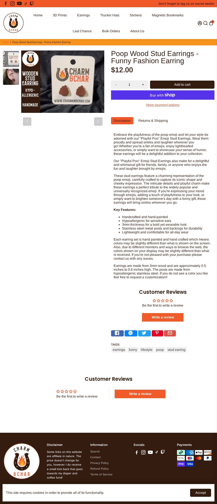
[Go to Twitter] (144, 333)
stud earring (176, 349)
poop (160, 349)
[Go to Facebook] (5, 3)
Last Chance (82, 31)
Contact (95, 457)
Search (95, 451)
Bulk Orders (111, 31)
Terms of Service (101, 474)
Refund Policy (99, 468)
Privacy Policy (99, 463)
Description (122, 120)
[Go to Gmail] (170, 333)
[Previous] (27, 121)
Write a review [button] (163, 317)
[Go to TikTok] (26, 3)
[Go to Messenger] (131, 333)
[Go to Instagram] (12, 3)
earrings (119, 349)
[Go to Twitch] (32, 3)
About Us (137, 31)
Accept (200, 492)
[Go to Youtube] (19, 3)
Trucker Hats (109, 15)
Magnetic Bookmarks (168, 15)
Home (38, 15)
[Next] (98, 121)
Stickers (136, 15)
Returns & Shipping (153, 120)
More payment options (162, 105)
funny (133, 349)
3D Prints (60, 15)
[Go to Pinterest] (157, 333)
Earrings (83, 15)
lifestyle (146, 349)
